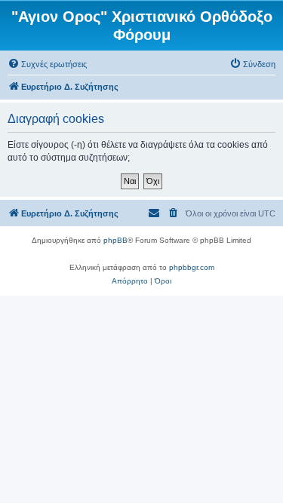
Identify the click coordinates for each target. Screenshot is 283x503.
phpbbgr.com (191, 267)
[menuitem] (47, 64)
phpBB (115, 240)
